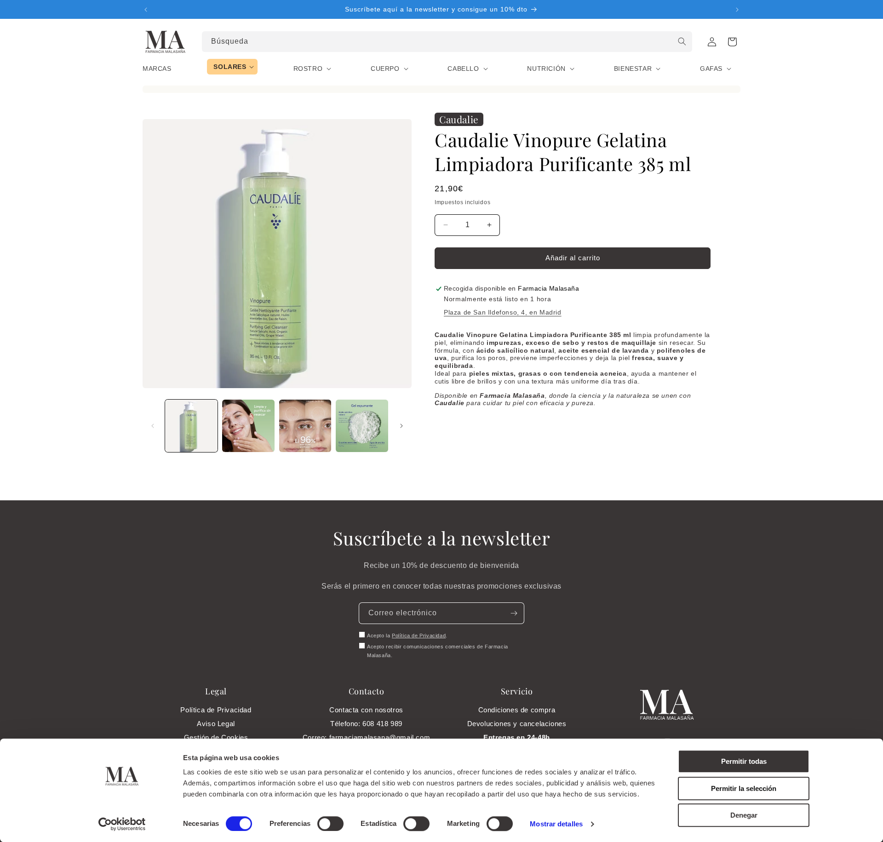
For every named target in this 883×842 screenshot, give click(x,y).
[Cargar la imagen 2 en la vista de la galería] (248, 426)
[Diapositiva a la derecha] (401, 426)
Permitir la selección (743, 788)
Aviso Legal (216, 723)
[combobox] (447, 41)
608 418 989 (382, 723)
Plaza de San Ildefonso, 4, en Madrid (503, 312)
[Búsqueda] (682, 41)
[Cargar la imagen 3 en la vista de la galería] (305, 426)
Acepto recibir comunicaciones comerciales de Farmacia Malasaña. (437, 651)
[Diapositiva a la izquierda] (153, 426)
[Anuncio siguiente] (737, 9)
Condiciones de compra (517, 710)
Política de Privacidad (419, 635)
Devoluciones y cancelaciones (517, 723)
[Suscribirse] (514, 613)
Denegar (743, 815)
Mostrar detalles (556, 824)
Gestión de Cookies (216, 737)
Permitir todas (744, 761)
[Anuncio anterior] (146, 9)
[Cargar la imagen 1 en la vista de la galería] (191, 426)
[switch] (330, 823)
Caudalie (459, 119)
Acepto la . (407, 635)
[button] (732, 42)
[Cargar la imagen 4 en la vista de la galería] (362, 426)
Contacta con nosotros (366, 710)
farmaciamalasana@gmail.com (379, 737)
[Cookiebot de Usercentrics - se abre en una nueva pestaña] (122, 824)
